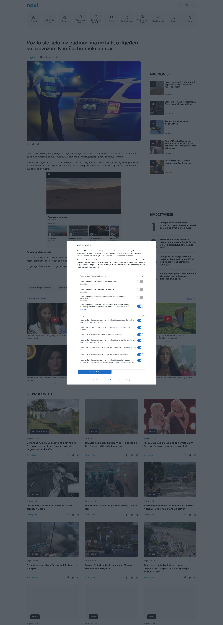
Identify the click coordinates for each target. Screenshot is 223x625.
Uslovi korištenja (125, 380)
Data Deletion (97, 380)
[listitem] (111, 276)
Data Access (110, 380)
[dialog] (111, 312)
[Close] (151, 245)
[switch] (140, 281)
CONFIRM (94, 371)
